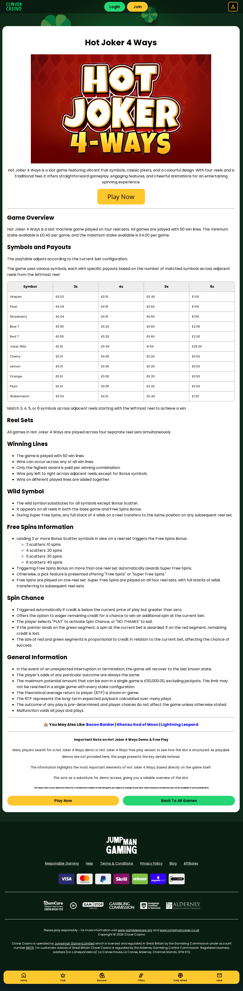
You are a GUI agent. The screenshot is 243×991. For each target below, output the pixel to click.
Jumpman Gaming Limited (74, 943)
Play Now (63, 800)
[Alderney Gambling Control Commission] (183, 905)
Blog (173, 863)
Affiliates (191, 863)
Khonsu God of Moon (138, 724)
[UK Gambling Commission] (121, 905)
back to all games (179, 800)
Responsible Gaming (62, 863)
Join (137, 6)
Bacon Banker (100, 724)
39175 (30, 948)
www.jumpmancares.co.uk (179, 930)
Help (89, 863)
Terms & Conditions (116, 863)
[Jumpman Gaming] (121, 852)
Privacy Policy (151, 863)
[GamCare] (53, 906)
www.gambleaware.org (135, 930)
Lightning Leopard (179, 724)
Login (114, 6)
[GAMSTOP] (93, 905)
